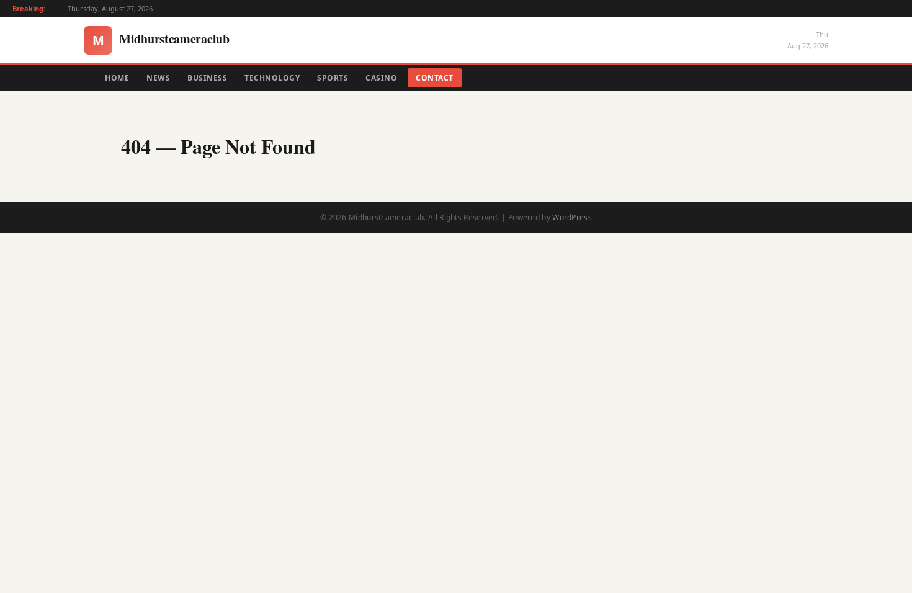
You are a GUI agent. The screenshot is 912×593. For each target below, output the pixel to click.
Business (207, 78)
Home (117, 78)
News (158, 78)
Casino (381, 78)
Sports (332, 78)
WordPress (572, 217)
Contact (435, 78)
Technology (272, 78)
